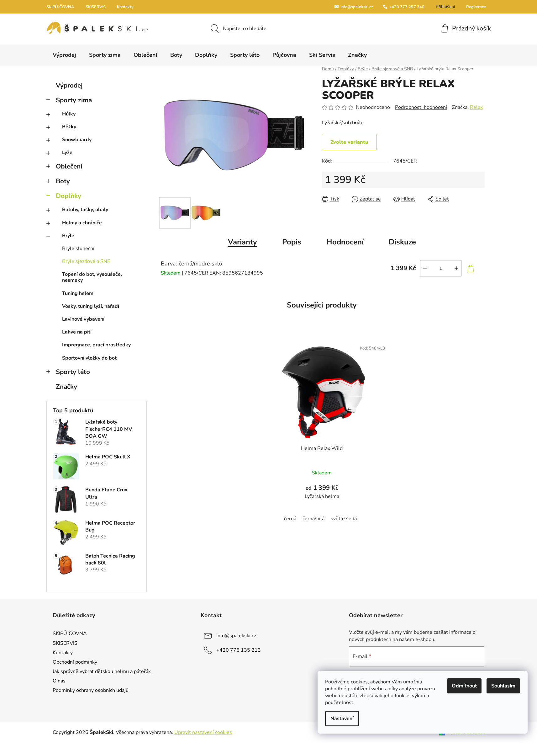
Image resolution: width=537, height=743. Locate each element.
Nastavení (342, 718)
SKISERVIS (96, 7)
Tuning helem (77, 293)
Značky (66, 386)
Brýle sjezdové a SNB (86, 261)
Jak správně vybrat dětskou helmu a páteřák (102, 671)
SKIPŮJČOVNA (60, 7)
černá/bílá (313, 518)
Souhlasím (503, 685)
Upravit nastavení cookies (203, 732)
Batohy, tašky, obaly (85, 209)
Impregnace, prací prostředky (96, 344)
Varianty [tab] (242, 242)
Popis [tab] (291, 242)
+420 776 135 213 (238, 650)
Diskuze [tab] (402, 242)
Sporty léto (73, 371)
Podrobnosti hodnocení (421, 107)
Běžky (69, 126)
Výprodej (69, 85)
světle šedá (344, 518)
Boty (63, 181)
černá (290, 518)
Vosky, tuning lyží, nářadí (90, 306)
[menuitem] (64, 55)
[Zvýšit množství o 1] (456, 268)
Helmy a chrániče (82, 222)
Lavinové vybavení (83, 319)
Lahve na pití (77, 332)
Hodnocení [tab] (345, 242)
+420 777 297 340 (406, 7)
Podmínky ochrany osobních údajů (91, 690)
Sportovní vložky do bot (89, 358)
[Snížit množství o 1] (425, 268)
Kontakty (125, 7)
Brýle (68, 235)
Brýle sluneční (78, 248)
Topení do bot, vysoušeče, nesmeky (92, 277)
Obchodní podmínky (75, 662)
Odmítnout (464, 685)
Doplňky (68, 195)
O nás (59, 680)
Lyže (67, 152)
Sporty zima (74, 100)
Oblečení (69, 166)
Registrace (476, 7)
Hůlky (69, 113)
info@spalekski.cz (356, 7)
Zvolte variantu (349, 142)
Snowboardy (77, 139)
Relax (476, 107)
